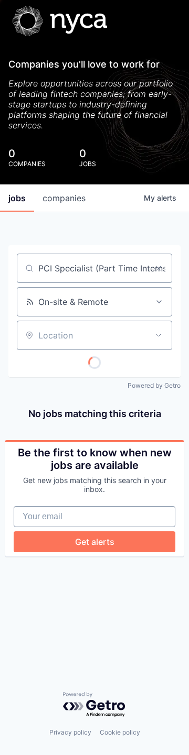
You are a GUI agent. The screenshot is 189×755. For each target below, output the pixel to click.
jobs (17, 198)
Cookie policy (120, 732)
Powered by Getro (154, 385)
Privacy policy (70, 732)
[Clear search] (158, 268)
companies (64, 198)
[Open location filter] (158, 335)
